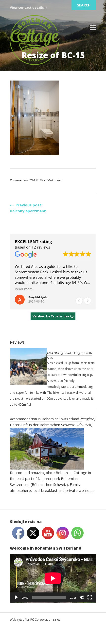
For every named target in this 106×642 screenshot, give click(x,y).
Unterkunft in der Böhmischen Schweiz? (43, 424)
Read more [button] (24, 289)
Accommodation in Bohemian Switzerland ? (46, 418)
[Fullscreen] (89, 597)
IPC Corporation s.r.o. (45, 619)
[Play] (16, 597)
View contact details (27, 7)
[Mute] (81, 597)
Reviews (17, 342)
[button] (87, 301)
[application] (53, 578)
